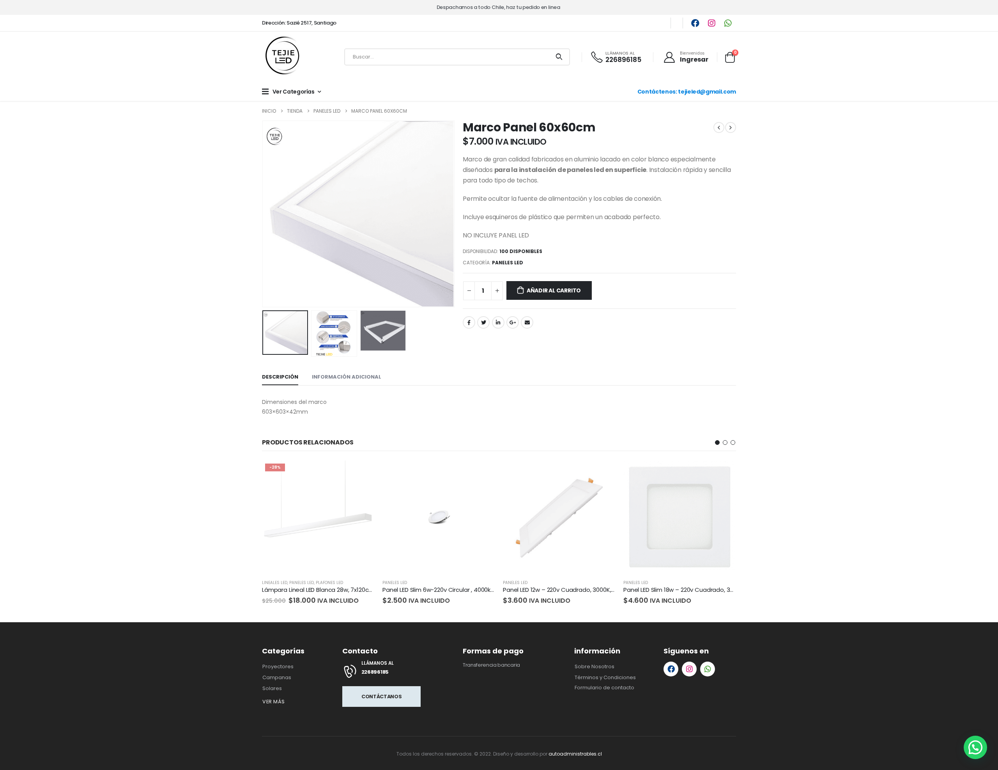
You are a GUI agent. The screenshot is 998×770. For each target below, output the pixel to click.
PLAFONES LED (329, 583)
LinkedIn (498, 322)
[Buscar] (559, 57)
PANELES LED (507, 262)
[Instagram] (711, 23)
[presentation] (264, 214)
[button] (717, 442)
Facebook (469, 322)
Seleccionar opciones (362, 473)
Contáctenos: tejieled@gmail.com (686, 92)
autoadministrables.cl (575, 754)
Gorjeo (483, 322)
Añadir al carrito (554, 290)
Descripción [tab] (280, 377)
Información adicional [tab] (346, 377)
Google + (512, 322)
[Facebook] (695, 23)
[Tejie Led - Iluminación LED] (283, 56)
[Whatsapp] (728, 23)
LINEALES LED (274, 583)
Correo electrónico (527, 322)
